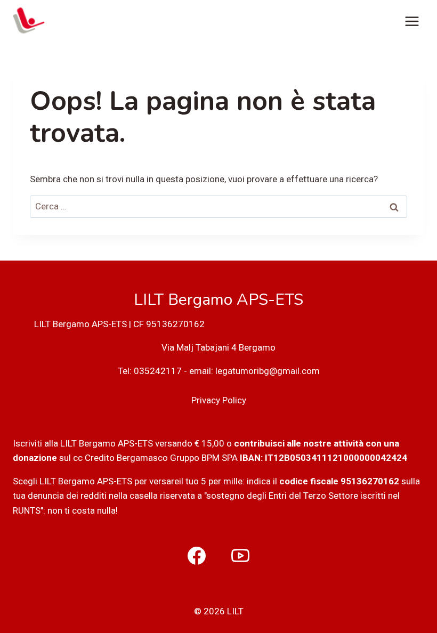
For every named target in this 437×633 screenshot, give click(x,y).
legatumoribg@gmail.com (267, 371)
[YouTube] (240, 556)
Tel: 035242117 (150, 371)
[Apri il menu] (411, 21)
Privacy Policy (218, 400)
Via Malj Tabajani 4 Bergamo (218, 347)
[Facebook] (197, 556)
